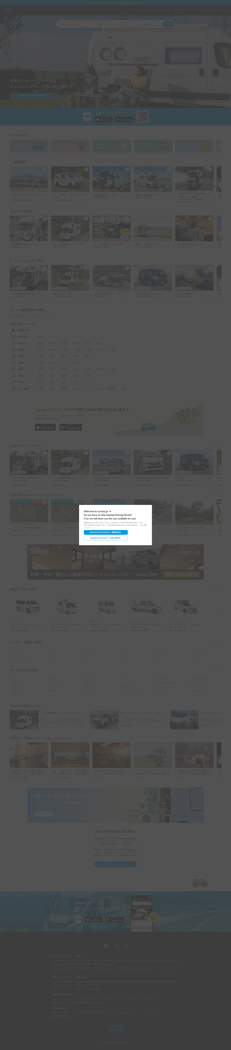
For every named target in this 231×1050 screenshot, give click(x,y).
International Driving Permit (106, 532)
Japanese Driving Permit (106, 538)
